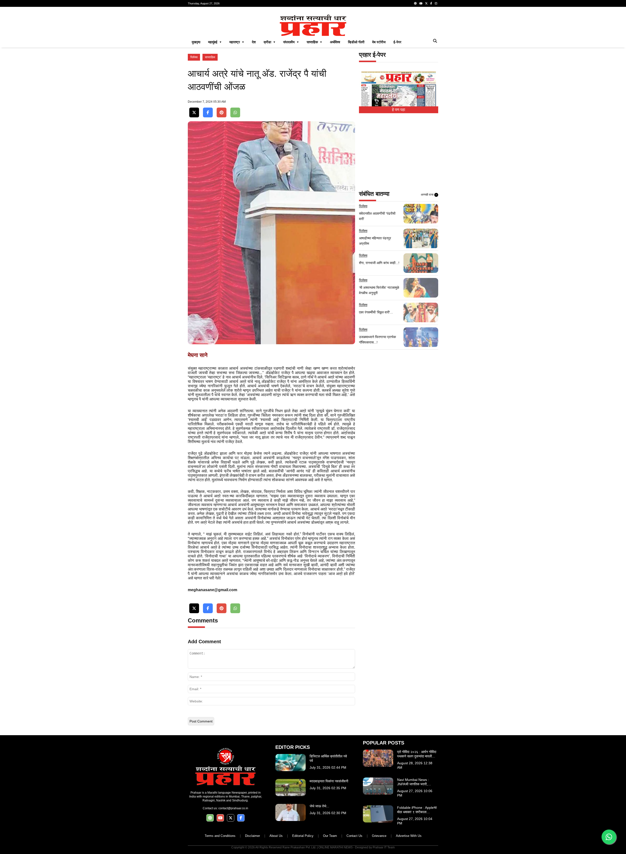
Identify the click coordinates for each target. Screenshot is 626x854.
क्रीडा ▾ (269, 42)
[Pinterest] (221, 113)
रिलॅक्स (194, 57)
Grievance (379, 836)
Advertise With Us (409, 836)
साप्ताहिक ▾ (314, 42)
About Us (276, 836)
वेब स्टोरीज (379, 42)
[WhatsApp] (235, 113)
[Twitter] (426, 3)
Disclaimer (252, 836)
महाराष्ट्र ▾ (236, 42)
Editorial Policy (302, 836)
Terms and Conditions (220, 836)
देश (254, 42)
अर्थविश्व (335, 42)
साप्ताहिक (210, 57)
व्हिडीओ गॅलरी (356, 42)
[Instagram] (436, 3)
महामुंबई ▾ (215, 42)
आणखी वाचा (429, 194)
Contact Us (354, 836)
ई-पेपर (397, 42)
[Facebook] (431, 3)
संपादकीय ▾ (291, 42)
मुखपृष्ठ (196, 42)
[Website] (415, 3)
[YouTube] (420, 3)
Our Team (330, 836)
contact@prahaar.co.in (233, 808)
